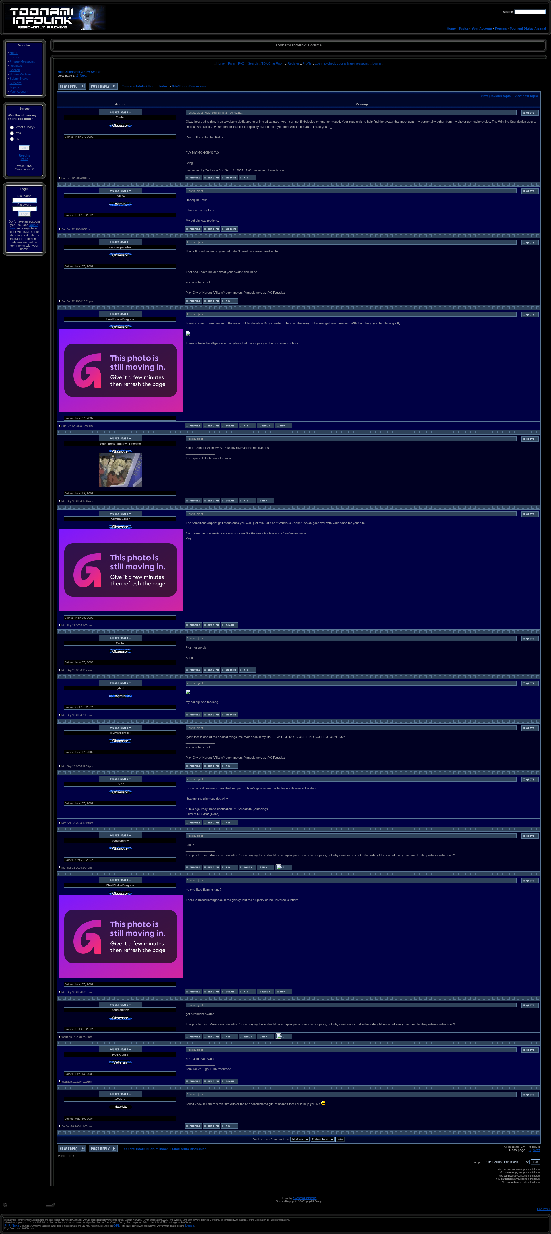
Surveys (16, 83)
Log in (376, 63)
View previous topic (496, 96)
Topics (464, 28)
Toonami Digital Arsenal (528, 28)
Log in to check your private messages (342, 63)
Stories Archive (20, 74)
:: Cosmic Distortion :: (304, 1198)
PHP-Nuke (11, 1225)
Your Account (482, 28)
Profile (307, 63)
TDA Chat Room (273, 63)
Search (15, 70)
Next (83, 75)
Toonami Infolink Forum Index (145, 86)
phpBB (293, 1201)
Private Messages (22, 61)
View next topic (526, 96)
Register (294, 63)
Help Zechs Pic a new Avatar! (80, 71)
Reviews (16, 65)
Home (451, 28)
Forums (501, 28)
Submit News (19, 78)
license (189, 1225)
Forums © (544, 1209)
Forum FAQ (236, 63)
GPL (116, 1225)
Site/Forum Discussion (189, 86)
